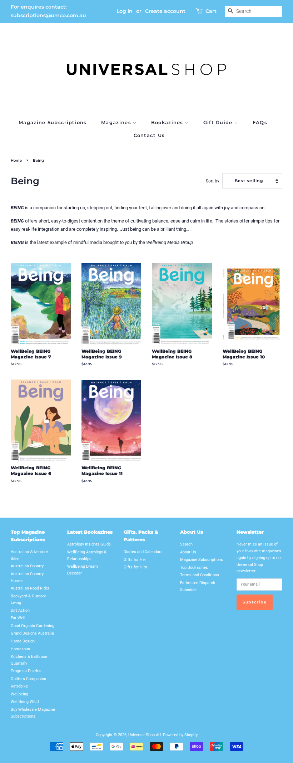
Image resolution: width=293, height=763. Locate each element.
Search (186, 544)
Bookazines (168, 122)
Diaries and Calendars (143, 551)
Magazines (117, 122)
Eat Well (18, 618)
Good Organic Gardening (32, 625)
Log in (124, 11)
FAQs (260, 122)
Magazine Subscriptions (53, 122)
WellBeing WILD (25, 701)
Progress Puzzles (26, 671)
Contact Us (149, 135)
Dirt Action (20, 610)
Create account (165, 11)
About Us (188, 552)
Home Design (23, 641)
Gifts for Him (135, 567)
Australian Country (27, 566)
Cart (211, 11)
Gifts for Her (135, 559)
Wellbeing (19, 694)
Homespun (20, 649)
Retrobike (19, 686)
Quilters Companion (28, 678)
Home (16, 160)
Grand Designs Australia (32, 633)
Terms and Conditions (199, 575)
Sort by (212, 181)
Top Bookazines (194, 567)
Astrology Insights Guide (89, 544)
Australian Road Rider (30, 588)
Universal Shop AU (144, 735)
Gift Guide (218, 122)
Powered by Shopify (180, 735)
